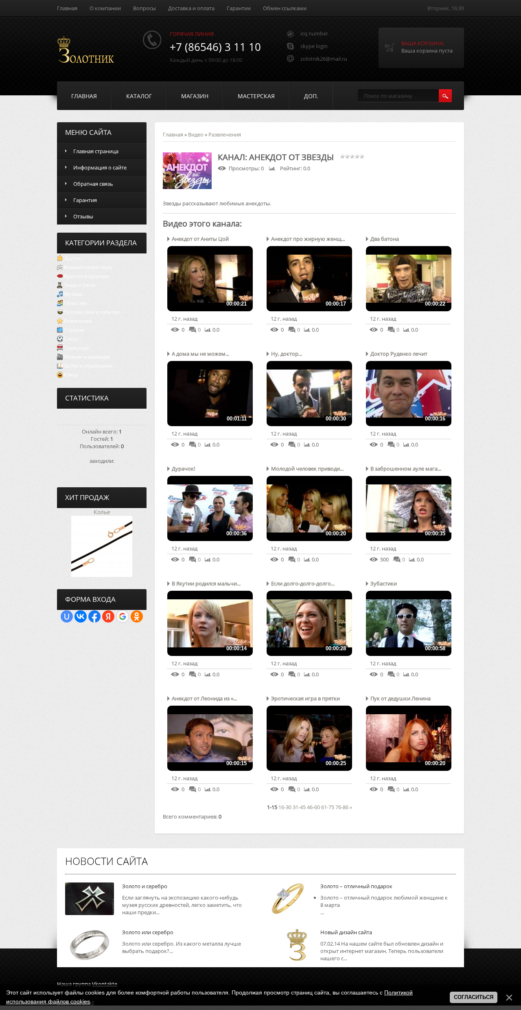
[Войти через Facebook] (94, 616)
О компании (105, 8)
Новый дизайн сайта (346, 932)
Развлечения (78, 321)
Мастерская (256, 96)
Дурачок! (183, 468)
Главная (67, 8)
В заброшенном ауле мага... (405, 468)
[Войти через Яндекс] (108, 616)
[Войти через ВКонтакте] (80, 616)
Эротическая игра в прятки (305, 698)
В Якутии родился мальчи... (206, 583)
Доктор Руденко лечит (398, 353)
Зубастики (383, 583)
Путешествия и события (91, 312)
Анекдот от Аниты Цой (200, 238)
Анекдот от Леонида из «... (204, 698)
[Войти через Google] (122, 616)
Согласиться (473, 997)
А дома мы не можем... (200, 353)
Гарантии (239, 8)
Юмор (71, 375)
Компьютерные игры (88, 267)
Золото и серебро (144, 886)
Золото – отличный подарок (356, 886)
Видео (196, 134)
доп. (311, 96)
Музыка (73, 294)
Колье (102, 512)
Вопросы (144, 8)
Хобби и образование (88, 366)
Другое (72, 258)
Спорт (71, 339)
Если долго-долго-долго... (303, 583)
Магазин (194, 96)
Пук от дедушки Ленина (400, 698)
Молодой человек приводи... (307, 468)
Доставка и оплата (191, 8)
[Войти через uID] (67, 616)
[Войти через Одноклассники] (137, 616)
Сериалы (74, 330)
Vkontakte (104, 984)
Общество (75, 303)
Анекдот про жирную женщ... (308, 238)
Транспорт (76, 348)
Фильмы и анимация (87, 357)
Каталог (139, 96)
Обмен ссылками (284, 8)
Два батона (384, 238)
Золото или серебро (147, 932)
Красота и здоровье (86, 276)
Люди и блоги (79, 285)
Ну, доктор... (286, 353)
